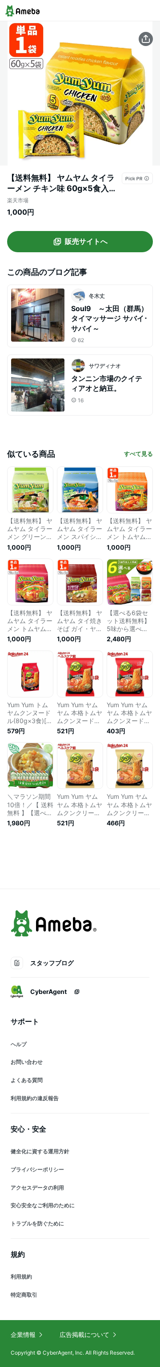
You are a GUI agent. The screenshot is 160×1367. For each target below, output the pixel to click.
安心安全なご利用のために (43, 1205)
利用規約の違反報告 (35, 1098)
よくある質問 (27, 1080)
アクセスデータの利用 (37, 1187)
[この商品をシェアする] (146, 39)
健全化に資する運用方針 (40, 1151)
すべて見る (138, 453)
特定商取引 (24, 1294)
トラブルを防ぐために (37, 1223)
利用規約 (21, 1276)
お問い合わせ (27, 1062)
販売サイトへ (86, 241)
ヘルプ (19, 1044)
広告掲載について (84, 1334)
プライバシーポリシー (37, 1169)
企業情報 (23, 1334)
